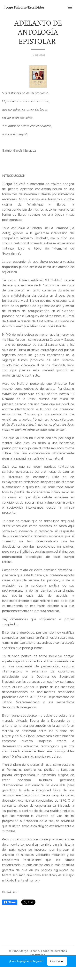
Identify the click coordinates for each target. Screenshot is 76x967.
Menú (70, 7)
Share (11, 902)
